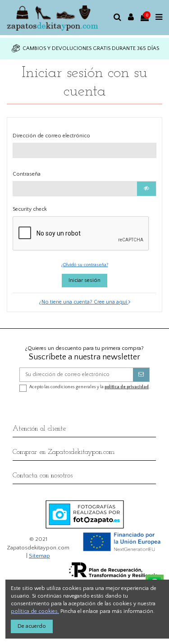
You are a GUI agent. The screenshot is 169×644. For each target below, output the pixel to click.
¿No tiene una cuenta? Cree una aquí (83, 302)
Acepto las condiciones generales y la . (89, 387)
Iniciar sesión (84, 280)
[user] (131, 17)
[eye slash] (146, 188)
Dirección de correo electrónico (51, 136)
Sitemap (39, 556)
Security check (30, 209)
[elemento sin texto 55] (57, 17)
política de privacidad (127, 387)
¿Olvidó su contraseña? (84, 265)
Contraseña (27, 174)
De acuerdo (32, 626)
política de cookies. (35, 611)
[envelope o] (141, 374)
